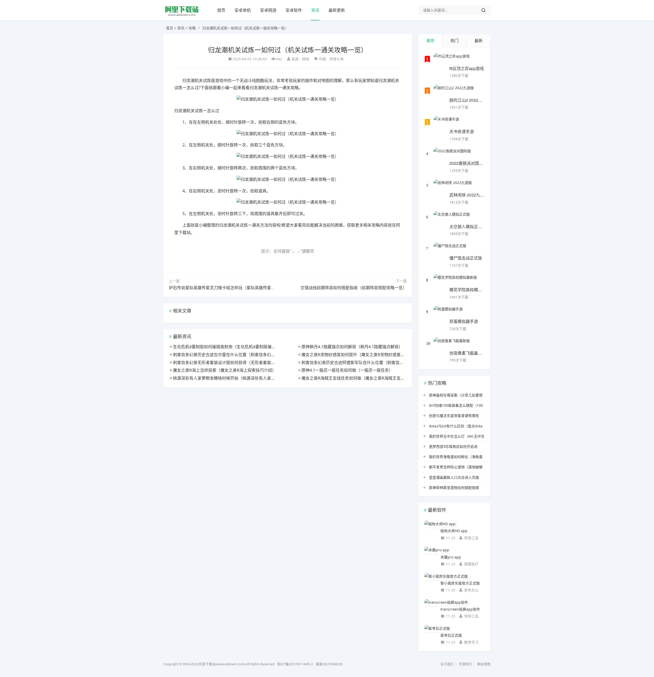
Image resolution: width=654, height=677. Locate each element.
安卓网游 (268, 10)
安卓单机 (243, 10)
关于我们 (447, 664)
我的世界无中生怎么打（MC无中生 (457, 436)
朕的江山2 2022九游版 (470, 100)
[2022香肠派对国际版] (452, 154)
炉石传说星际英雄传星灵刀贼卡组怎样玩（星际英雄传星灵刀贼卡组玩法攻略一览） (244, 287)
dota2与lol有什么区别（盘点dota (456, 426)
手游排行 (465, 664)
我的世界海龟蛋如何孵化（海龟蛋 (456, 456)
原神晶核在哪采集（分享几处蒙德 (456, 395)
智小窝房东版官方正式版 (460, 583)
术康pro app (450, 557)
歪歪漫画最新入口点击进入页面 (454, 477)
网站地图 (484, 664)
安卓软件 (294, 10)
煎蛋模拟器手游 (463, 321)
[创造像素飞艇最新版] (452, 343)
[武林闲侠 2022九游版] (453, 185)
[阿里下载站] (182, 15)
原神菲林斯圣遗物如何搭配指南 (454, 487)
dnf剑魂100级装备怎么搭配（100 (456, 405)
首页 (221, 10)
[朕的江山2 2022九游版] (454, 91)
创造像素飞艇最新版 (467, 353)
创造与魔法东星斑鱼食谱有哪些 (454, 415)
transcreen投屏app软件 (460, 609)
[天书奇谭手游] (446, 122)
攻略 (192, 28)
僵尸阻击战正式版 (465, 258)
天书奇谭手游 (461, 131)
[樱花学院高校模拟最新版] (455, 280)
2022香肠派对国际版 (468, 163)
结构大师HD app (454, 530)
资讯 (315, 10)
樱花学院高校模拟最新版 (471, 290)
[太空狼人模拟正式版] (452, 217)
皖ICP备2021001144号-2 (295, 664)
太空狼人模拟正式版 (467, 226)
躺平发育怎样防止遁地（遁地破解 (456, 466)
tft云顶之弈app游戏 (466, 68)
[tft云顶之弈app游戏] (452, 59)
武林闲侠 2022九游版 (468, 195)
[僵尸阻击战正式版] (450, 248)
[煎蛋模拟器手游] (448, 312)
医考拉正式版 (451, 635)
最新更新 (337, 10)
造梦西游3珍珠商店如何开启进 (453, 446)
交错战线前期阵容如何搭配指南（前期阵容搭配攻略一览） (353, 287)
